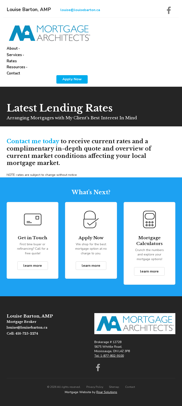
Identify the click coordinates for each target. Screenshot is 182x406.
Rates (12, 61)
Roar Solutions (106, 392)
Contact (13, 73)
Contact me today (33, 141)
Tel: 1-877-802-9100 (109, 356)
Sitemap (114, 387)
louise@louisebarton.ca (80, 10)
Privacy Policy (94, 387)
